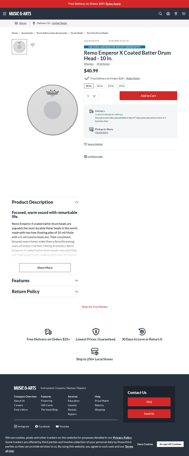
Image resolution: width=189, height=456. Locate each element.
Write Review (103, 64)
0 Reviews (89, 64)
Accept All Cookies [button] (170, 444)
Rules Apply (113, 3)
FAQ (149, 401)
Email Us (149, 413)
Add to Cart (148, 95)
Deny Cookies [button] (145, 444)
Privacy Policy (122, 437)
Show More (45, 267)
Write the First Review (94, 306)
